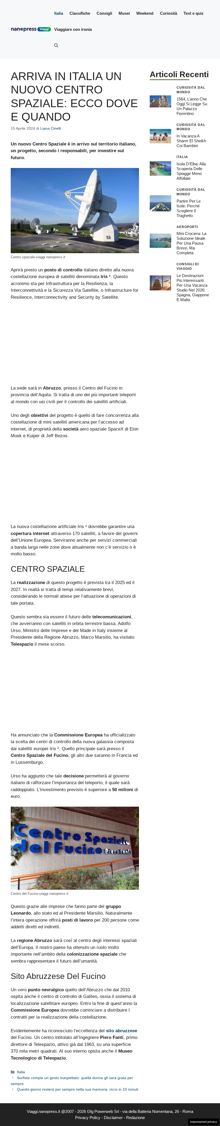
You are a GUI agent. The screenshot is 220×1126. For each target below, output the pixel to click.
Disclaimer (113, 1117)
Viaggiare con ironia (73, 29)
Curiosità (168, 13)
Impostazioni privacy (203, 1121)
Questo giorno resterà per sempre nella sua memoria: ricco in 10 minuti (77, 1089)
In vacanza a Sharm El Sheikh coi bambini (191, 141)
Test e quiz (194, 13)
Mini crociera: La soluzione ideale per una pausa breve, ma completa (191, 243)
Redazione (135, 1117)
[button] (56, 46)
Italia (58, 13)
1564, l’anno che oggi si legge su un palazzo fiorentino (192, 106)
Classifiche (79, 13)
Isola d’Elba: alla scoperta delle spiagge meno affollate (191, 171)
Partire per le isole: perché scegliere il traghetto (189, 208)
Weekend (144, 13)
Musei (124, 13)
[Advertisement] (75, 345)
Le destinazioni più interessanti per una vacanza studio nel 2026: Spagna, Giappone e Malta (193, 287)
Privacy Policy (87, 1117)
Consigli (104, 13)
